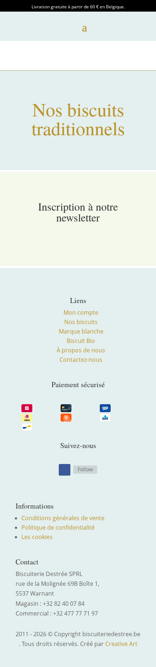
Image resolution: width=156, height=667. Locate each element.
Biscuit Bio (81, 341)
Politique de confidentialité (58, 527)
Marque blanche (81, 331)
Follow (85, 469)
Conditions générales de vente (62, 518)
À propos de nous (81, 350)
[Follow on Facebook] (64, 470)
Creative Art (121, 644)
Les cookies (37, 537)
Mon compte (80, 312)
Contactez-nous (80, 360)
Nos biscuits (81, 322)
